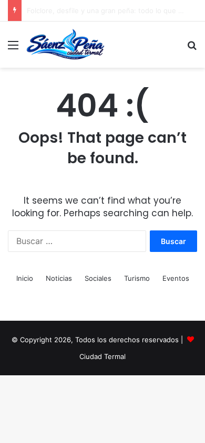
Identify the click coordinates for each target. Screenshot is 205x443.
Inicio (24, 278)
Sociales (98, 278)
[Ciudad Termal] (65, 44)
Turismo (137, 278)
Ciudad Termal (102, 356)
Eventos (175, 278)
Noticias (59, 278)
